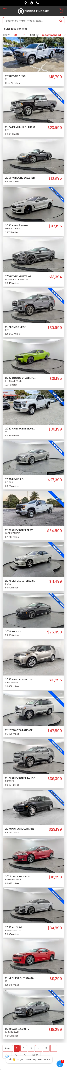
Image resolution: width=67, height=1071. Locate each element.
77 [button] (15, 1055)
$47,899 (54, 731)
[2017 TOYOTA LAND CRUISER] (33, 708)
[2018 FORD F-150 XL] (33, 54)
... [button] (53, 1048)
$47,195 (55, 226)
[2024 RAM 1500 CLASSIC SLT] (33, 105)
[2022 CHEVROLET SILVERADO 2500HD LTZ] (33, 407)
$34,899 (54, 928)
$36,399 (55, 779)
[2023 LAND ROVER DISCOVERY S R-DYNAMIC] (33, 658)
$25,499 (54, 632)
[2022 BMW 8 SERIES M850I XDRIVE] (33, 204)
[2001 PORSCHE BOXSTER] (33, 156)
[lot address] (26, 3)
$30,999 (54, 328)
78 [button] (24, 1055)
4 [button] (39, 1048)
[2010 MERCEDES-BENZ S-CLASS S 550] (33, 559)
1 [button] (16, 1048)
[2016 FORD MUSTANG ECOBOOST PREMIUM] (33, 254)
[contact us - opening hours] (32, 3)
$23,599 (55, 128)
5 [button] (46, 1048)
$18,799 (55, 77)
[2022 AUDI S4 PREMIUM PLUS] (33, 905)
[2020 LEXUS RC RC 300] (33, 457)
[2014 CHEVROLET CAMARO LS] (33, 956)
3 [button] (31, 1048)
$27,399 (55, 480)
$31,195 (56, 379)
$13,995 (55, 178)
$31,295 (55, 680)
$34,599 (54, 531)
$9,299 (56, 979)
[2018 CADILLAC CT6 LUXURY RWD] (33, 1007)
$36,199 (55, 429)
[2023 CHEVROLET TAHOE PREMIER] (33, 756)
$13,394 (55, 277)
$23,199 (55, 829)
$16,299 (55, 877)
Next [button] (35, 1055)
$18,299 (55, 1030)
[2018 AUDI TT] (33, 610)
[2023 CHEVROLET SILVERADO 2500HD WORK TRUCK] (33, 508)
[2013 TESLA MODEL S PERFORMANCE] (33, 855)
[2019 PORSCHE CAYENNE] (33, 807)
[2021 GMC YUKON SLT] (33, 305)
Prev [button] (7, 1048)
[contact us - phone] (38, 3)
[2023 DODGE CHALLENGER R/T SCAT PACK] (33, 356)
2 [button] (23, 1048)
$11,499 (55, 581)
